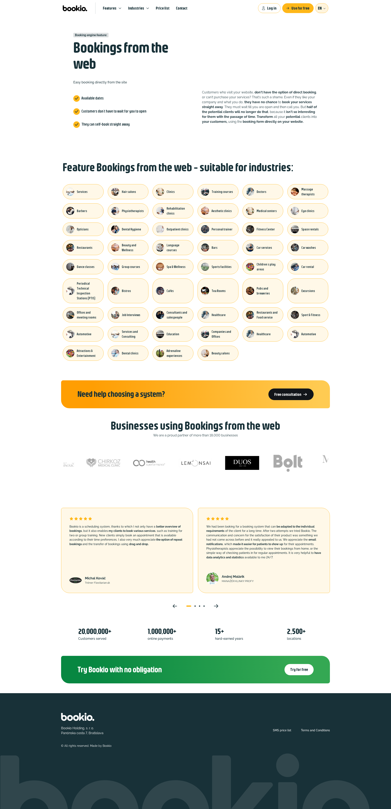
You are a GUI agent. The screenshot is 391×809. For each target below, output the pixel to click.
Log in (271, 8)
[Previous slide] (175, 606)
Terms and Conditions (315, 730)
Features (109, 8)
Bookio (107, 745)
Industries (136, 8)
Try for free (299, 669)
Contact (181, 8)
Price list (162, 8)
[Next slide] (216, 606)
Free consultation (291, 394)
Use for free (300, 8)
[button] (188, 606)
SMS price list (282, 730)
